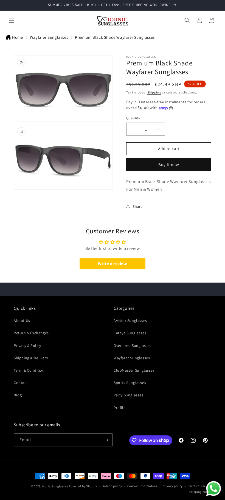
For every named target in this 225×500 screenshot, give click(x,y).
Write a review (112, 264)
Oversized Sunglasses (132, 345)
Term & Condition (29, 370)
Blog (18, 395)
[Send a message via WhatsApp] (213, 488)
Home (17, 37)
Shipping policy (200, 492)
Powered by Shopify (83, 486)
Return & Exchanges (31, 332)
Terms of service (199, 486)
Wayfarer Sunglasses (49, 37)
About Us (22, 320)
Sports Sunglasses (130, 382)
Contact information (142, 486)
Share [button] (138, 206)
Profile (119, 407)
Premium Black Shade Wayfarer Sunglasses (114, 37)
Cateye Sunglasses (130, 332)
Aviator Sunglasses (130, 320)
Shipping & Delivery (31, 357)
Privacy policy (172, 486)
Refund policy (112, 486)
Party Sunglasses (129, 395)
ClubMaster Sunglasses (134, 370)
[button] (11, 20)
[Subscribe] (106, 439)
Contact (21, 382)
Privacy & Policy (27, 345)
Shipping (154, 92)
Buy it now (168, 164)
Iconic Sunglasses (55, 486)
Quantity (133, 118)
